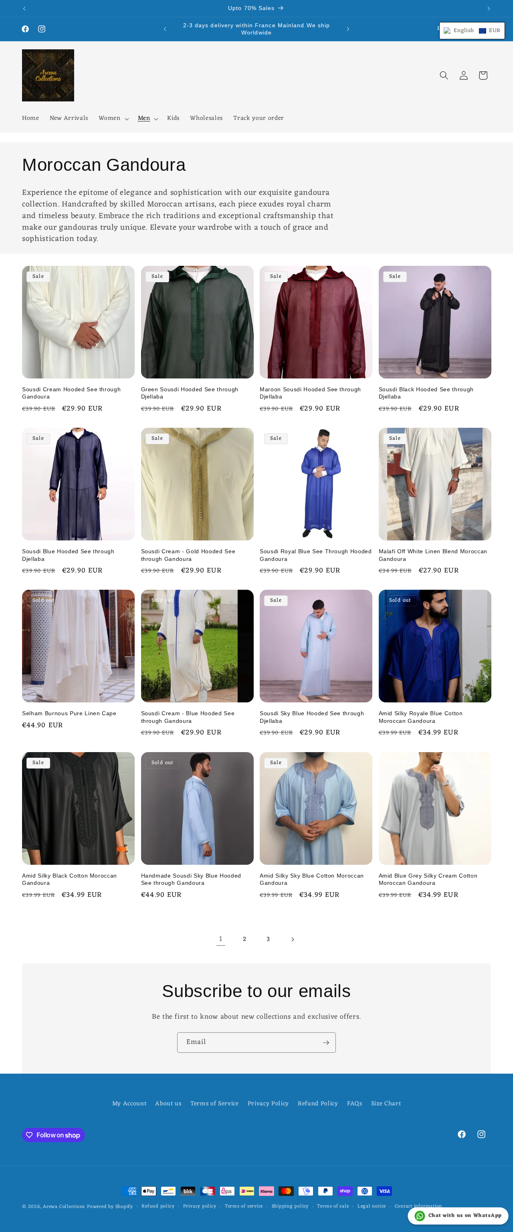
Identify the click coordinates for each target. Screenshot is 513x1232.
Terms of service (244, 1207)
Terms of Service (214, 1103)
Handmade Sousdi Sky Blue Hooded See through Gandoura (191, 879)
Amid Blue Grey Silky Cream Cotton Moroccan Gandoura (428, 879)
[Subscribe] (325, 1042)
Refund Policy (318, 1103)
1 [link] (220, 939)
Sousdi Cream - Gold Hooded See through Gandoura (188, 555)
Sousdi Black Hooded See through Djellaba (426, 393)
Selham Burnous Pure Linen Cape (69, 713)
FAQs (354, 1103)
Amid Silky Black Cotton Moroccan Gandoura (69, 879)
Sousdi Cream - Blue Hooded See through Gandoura (188, 717)
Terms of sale (333, 1207)
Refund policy (157, 1207)
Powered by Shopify (110, 1206)
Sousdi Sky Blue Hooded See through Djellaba (312, 717)
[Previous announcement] (24, 8)
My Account (129, 1103)
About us (168, 1103)
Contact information (418, 1207)
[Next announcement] (489, 8)
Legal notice (371, 1207)
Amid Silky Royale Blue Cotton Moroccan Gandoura (421, 717)
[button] (112, 118)
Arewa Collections (64, 1206)
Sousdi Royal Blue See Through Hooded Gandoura (316, 555)
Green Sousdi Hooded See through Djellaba (189, 393)
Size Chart (386, 1103)
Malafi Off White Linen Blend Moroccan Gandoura (433, 555)
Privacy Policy (268, 1103)
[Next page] (292, 939)
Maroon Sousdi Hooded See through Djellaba (310, 393)
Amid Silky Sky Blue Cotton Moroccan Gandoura (312, 879)
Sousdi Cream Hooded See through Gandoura (71, 393)
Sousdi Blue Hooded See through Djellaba (68, 555)
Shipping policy (290, 1207)
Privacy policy (199, 1207)
